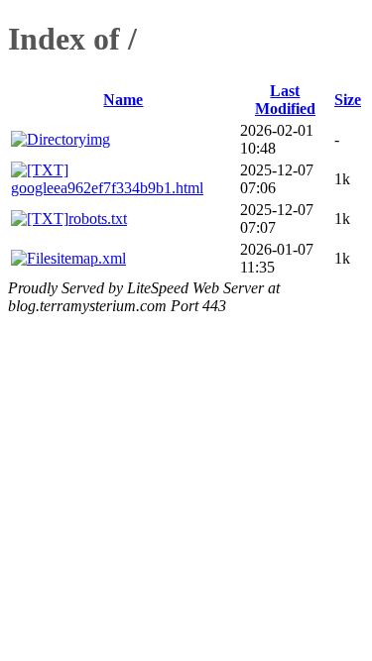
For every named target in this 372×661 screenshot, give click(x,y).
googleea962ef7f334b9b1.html (107, 187)
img (98, 139)
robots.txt (97, 218)
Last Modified (285, 99)
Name (123, 99)
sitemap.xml (88, 258)
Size (347, 99)
